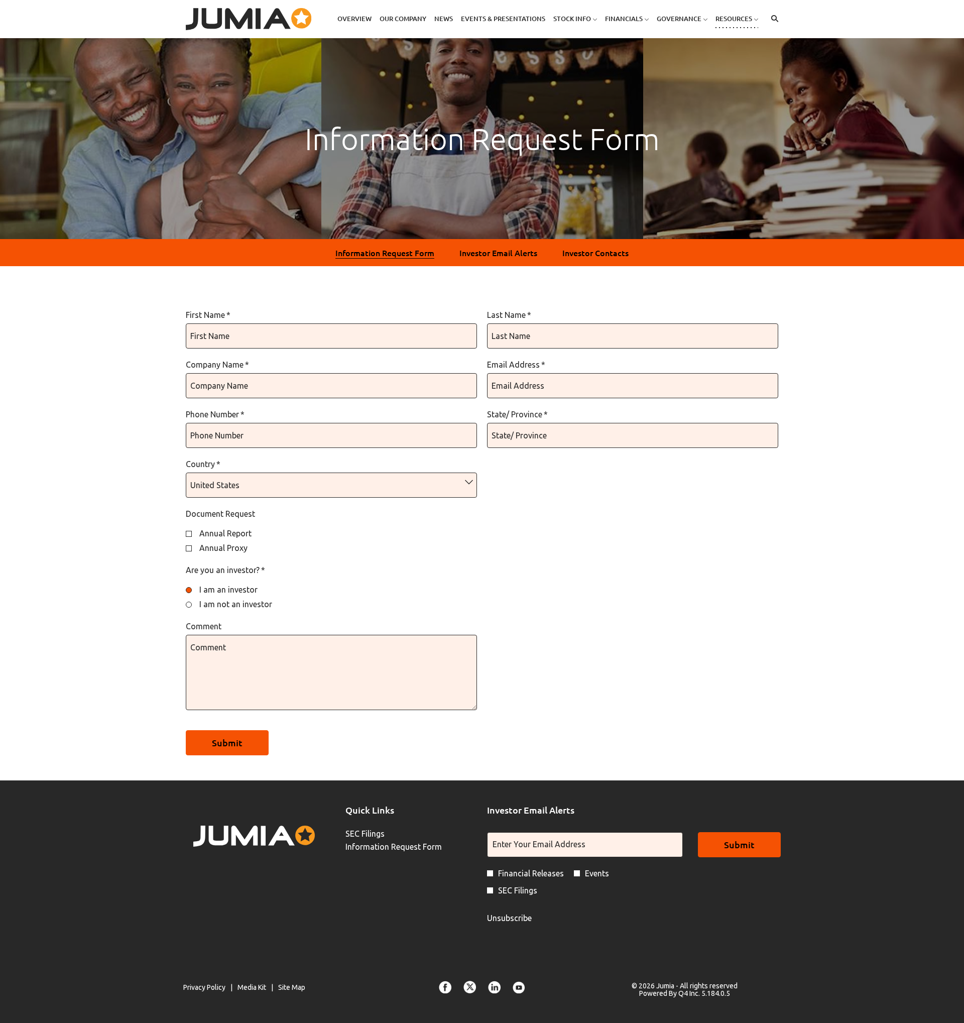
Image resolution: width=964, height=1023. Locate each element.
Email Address (516, 364)
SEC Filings (379, 834)
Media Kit (251, 988)
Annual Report (225, 533)
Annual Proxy (223, 547)
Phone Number (215, 414)
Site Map (291, 988)
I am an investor (228, 589)
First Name (208, 314)
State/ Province (517, 414)
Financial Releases (531, 873)
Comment (203, 626)
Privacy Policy (204, 988)
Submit (739, 844)
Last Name (509, 314)
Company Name (217, 364)
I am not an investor (235, 604)
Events (597, 873)
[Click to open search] (772, 19)
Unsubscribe (509, 918)
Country (203, 464)
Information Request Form (406, 847)
